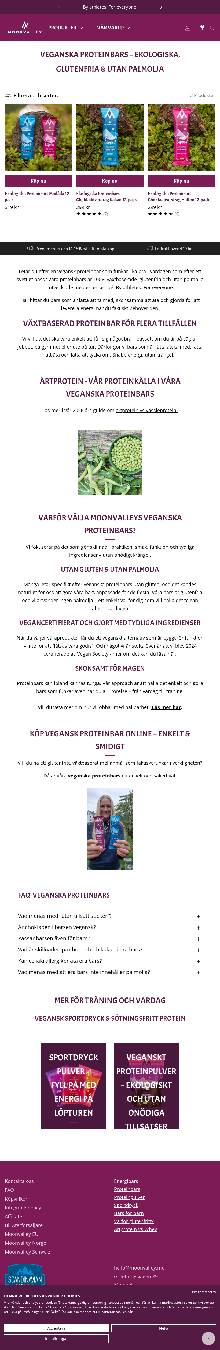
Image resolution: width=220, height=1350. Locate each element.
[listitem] (110, 6)
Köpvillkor (16, 1199)
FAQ (9, 1190)
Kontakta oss (19, 1181)
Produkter (62, 27)
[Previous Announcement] (59, 6)
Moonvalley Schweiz (27, 1251)
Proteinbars (127, 1189)
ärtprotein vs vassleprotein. (147, 410)
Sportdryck (126, 1205)
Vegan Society (92, 654)
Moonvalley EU (21, 1234)
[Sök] (212, 28)
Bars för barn (129, 1213)
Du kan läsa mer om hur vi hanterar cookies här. (97, 1311)
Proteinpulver (129, 1197)
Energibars (126, 1181)
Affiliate (13, 1216)
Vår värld (110, 27)
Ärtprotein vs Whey (135, 1229)
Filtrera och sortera (37, 95)
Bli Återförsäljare (24, 1225)
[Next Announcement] (160, 6)
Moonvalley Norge (25, 1243)
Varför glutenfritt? (134, 1221)
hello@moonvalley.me (139, 1267)
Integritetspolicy (23, 1207)
